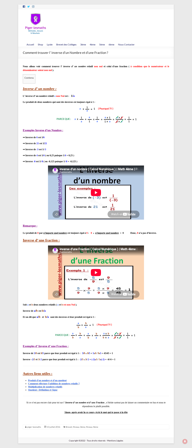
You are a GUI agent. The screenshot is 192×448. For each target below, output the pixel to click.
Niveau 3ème (79, 427)
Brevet (69, 427)
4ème (92, 44)
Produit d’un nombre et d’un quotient (47, 380)
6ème (111, 44)
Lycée (49, 44)
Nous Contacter (126, 44)
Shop (40, 44)
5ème (102, 44)
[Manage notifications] (185, 441)
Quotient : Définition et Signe (42, 390)
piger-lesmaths (34, 427)
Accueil (30, 44)
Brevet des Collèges (66, 44)
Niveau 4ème (92, 427)
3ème (83, 44)
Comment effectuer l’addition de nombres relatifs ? (54, 383)
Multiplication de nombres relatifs (45, 386)
